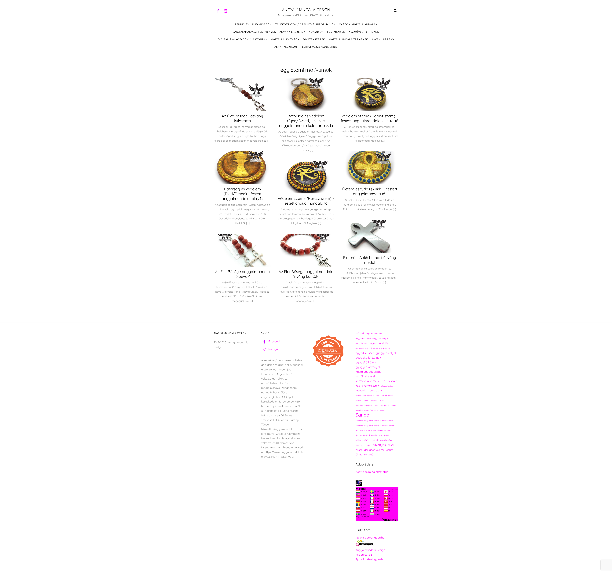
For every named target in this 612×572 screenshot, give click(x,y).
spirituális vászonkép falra (382, 440)
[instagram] (225, 10)
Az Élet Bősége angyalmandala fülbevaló (242, 274)
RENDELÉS (242, 24)
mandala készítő (377, 400)
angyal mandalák (378, 343)
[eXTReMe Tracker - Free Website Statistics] (359, 484)
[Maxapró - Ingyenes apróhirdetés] (377, 544)
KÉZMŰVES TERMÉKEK (364, 31)
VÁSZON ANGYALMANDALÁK (358, 24)
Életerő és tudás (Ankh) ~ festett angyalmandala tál (369, 191)
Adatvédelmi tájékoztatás (372, 471)
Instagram (274, 349)
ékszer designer (365, 449)
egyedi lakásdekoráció (382, 348)
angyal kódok (361, 343)
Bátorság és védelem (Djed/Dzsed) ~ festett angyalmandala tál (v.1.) (242, 194)
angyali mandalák (363, 338)
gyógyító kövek (366, 362)
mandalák (390, 405)
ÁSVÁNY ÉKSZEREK (292, 31)
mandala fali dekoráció (383, 395)
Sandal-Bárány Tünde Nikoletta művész (374, 430)
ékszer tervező (364, 454)
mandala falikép (362, 400)
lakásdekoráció (387, 386)
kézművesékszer (387, 381)
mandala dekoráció (364, 395)
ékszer (391, 445)
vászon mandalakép (363, 445)
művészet (381, 410)
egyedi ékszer (365, 353)
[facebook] (218, 10)
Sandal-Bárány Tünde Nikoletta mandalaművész (375, 425)
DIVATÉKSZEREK (314, 39)
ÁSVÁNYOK (316, 31)
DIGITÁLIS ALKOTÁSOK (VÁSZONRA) (242, 39)
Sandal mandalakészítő (367, 435)
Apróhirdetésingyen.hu (370, 537)
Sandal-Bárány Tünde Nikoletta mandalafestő (374, 420)
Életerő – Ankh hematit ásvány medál (369, 260)
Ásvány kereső (383, 39)
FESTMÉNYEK (336, 31)
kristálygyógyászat (368, 371)
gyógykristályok (386, 353)
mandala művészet (364, 405)
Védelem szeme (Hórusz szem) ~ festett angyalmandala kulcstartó (369, 118)
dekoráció (360, 348)
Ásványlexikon (285, 46)
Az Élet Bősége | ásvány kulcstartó (242, 118)
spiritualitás (384, 435)
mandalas (378, 405)
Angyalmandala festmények (254, 31)
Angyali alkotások (284, 39)
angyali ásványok (380, 338)
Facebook (274, 341)
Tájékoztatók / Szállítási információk (305, 24)
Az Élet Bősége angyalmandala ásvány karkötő (306, 274)
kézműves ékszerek (367, 385)
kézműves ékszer (366, 381)
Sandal (363, 415)
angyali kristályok (374, 333)
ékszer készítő (384, 449)
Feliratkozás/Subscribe (319, 46)
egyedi (368, 348)
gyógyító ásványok (368, 367)
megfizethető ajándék (366, 410)
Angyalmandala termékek (348, 39)
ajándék (360, 333)
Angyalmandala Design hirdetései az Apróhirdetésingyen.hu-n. (372, 554)
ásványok (379, 445)
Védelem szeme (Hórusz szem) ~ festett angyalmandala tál (306, 201)
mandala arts (375, 390)
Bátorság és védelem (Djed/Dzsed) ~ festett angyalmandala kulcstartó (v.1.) (306, 121)
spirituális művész (363, 440)
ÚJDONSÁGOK (262, 24)
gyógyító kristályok (368, 357)
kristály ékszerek (366, 376)
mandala (361, 390)
